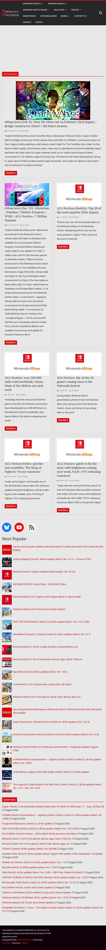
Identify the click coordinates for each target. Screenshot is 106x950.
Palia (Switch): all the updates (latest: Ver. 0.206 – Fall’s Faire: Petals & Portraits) (42, 872)
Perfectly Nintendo (24, 940)
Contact (27, 22)
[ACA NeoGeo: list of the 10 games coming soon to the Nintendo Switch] (79, 364)
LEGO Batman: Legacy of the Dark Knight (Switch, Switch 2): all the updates (51, 772)
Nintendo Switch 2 (32, 3)
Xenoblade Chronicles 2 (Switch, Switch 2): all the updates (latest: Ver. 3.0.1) (52, 634)
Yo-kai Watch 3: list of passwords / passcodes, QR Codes (42, 684)
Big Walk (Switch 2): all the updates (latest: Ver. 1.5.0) (40, 671)
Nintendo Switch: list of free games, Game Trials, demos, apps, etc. (47, 696)
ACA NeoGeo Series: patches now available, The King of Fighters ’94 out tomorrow (24, 468)
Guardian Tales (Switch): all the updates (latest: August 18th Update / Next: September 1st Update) (52, 853)
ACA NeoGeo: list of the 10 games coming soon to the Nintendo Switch (75, 382)
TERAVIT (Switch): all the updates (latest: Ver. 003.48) (29, 848)
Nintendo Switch (56, 3)
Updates (75, 10)
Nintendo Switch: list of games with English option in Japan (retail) (47, 596)
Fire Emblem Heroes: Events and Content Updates (27, 887)
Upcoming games (48, 16)
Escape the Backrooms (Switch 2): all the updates (27, 823)
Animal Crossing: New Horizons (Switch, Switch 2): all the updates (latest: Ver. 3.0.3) (56, 734)
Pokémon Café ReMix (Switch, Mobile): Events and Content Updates (36, 892)
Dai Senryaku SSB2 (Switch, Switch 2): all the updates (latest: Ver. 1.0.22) (39, 882)
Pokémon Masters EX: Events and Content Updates (39, 609)
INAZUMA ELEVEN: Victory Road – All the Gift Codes (39, 584)
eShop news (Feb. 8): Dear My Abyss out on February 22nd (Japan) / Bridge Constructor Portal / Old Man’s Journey (50, 124)
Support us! (80, 16)
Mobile (64, 16)
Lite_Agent (25, 131)
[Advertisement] (53, 45)
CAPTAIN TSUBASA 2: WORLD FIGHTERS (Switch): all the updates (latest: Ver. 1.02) (44, 877)
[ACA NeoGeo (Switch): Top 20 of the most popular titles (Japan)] (79, 194)
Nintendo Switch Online (35, 10)
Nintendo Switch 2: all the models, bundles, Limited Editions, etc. (46, 646)
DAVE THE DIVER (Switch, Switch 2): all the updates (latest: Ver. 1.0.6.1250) (51, 621)
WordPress (6, 943)
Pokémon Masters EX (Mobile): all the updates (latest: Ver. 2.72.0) (35, 897)
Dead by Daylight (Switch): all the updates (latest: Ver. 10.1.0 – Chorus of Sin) (52, 559)
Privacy (39, 22)
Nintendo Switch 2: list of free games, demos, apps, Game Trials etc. (48, 659)
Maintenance (29, 16)
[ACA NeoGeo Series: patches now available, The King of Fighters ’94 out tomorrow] (27, 450)
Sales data (59, 10)
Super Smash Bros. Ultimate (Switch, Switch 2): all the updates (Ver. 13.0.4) (51, 722)
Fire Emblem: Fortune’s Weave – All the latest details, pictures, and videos (39, 833)
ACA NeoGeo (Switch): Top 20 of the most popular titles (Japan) (79, 210)
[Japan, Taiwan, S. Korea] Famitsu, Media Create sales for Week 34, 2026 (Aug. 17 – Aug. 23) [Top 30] (53, 806)
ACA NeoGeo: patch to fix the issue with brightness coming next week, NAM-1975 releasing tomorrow (79, 470)
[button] (42, 3)
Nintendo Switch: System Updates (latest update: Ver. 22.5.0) (44, 571)
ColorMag (24, 943)
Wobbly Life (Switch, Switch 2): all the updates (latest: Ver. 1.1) (34, 862)
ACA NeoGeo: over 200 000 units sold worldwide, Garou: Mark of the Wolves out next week (24, 384)
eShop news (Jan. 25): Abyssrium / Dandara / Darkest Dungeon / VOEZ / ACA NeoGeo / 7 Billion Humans (27, 214)
